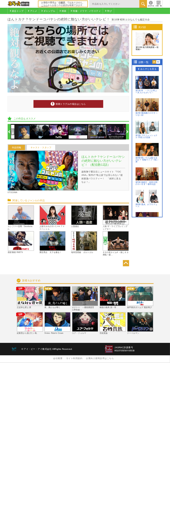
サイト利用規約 (74, 358)
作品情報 (16, 147)
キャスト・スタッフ (41, 147)
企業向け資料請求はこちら (100, 358)
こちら (44, 5)
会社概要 (57, 358)
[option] (20, 132)
